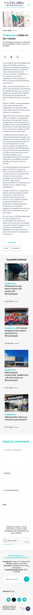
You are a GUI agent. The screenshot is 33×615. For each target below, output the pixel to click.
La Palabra (14, 4)
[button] (28, 5)
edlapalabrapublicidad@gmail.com (16, 557)
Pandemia (15, 248)
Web (4, 505)
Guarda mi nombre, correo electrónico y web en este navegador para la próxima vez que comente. (16, 530)
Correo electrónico (11, 490)
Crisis (6, 248)
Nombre (7, 473)
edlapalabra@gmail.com (16, 555)
